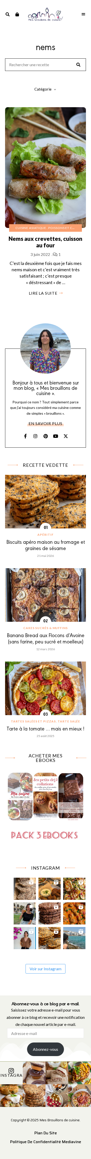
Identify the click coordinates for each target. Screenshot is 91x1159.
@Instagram (11, 1075)
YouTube (56, 436)
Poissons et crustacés (68, 228)
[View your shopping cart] (17, 14)
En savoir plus (45, 423)
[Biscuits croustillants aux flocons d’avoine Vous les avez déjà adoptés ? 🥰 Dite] (50, 912)
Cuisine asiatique (30, 228)
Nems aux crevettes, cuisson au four (46, 242)
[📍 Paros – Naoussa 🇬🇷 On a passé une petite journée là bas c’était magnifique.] (74, 937)
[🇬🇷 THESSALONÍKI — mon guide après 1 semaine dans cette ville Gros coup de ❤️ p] (25, 912)
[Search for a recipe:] (45, 65)
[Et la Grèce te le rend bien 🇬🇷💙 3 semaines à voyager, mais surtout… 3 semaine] (50, 887)
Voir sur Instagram (45, 968)
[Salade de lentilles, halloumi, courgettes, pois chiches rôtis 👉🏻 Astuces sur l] (74, 887)
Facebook (25, 436)
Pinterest (45, 436)
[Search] (78, 64)
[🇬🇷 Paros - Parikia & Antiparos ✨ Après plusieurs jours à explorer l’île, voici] (25, 937)
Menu (83, 14)
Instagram (35, 436)
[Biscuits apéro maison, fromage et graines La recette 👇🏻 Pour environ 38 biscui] (50, 937)
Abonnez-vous (45, 1049)
